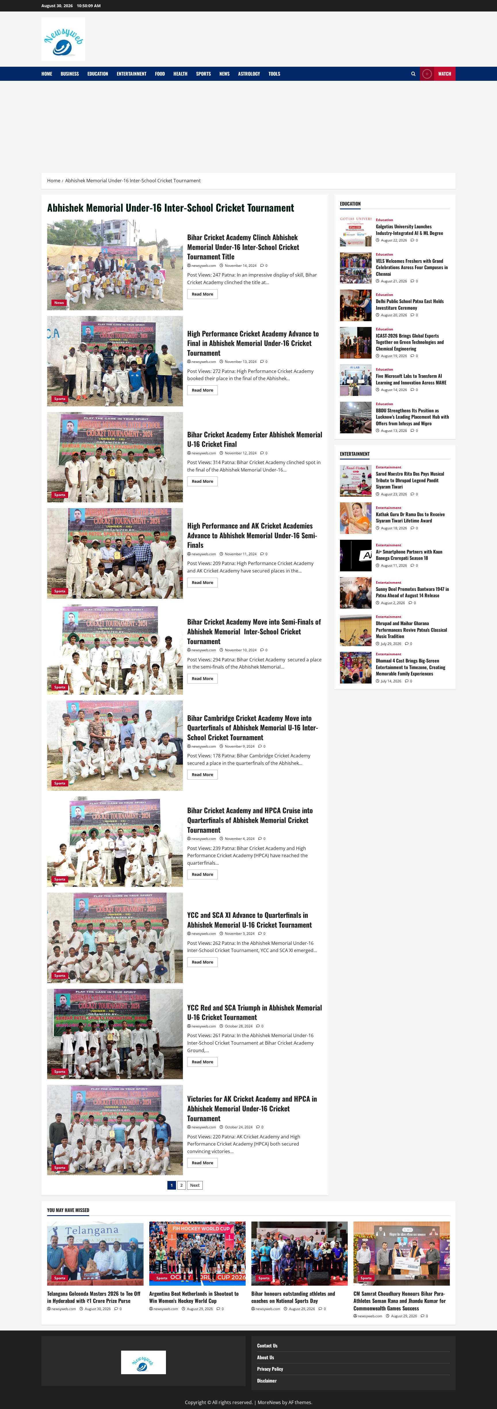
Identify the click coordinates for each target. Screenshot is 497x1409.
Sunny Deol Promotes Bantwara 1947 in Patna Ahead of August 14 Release (356, 593)
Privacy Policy (270, 1368)
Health (180, 73)
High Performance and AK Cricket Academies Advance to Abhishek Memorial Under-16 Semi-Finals (115, 553)
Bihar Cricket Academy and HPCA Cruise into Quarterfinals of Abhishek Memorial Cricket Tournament (115, 842)
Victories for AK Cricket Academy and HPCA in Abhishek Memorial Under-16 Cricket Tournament (115, 1130)
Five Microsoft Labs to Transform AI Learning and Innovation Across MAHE (356, 380)
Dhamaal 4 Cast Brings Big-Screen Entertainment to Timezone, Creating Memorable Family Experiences (356, 668)
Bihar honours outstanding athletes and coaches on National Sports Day (293, 1297)
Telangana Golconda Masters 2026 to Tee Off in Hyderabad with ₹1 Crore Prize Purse (93, 1297)
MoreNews (269, 1402)
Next (195, 1185)
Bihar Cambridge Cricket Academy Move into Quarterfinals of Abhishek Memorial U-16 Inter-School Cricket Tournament (115, 745)
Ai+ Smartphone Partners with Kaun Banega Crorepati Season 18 (356, 555)
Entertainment (131, 73)
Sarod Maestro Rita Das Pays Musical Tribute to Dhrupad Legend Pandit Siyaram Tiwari (356, 481)
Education (97, 73)
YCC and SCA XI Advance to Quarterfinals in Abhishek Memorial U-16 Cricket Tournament (115, 938)
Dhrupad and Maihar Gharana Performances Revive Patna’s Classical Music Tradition (356, 630)
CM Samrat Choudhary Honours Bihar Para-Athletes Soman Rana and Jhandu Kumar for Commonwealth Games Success (399, 1301)
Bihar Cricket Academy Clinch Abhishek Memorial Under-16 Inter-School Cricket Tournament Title (115, 265)
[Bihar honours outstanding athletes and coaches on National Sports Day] (299, 1254)
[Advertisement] (248, 124)
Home (46, 73)
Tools (274, 73)
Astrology (249, 73)
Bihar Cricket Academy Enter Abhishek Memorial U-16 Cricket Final (115, 457)
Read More (205, 293)
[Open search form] (413, 73)
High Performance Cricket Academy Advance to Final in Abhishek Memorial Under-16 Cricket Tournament (115, 361)
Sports (203, 73)
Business (70, 73)
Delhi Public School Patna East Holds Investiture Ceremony (356, 305)
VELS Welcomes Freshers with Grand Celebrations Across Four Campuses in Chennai (356, 268)
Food (160, 73)
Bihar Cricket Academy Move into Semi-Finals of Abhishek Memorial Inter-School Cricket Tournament (115, 649)
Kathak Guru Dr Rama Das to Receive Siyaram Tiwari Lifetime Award (356, 518)
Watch (444, 73)
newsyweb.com (204, 265)
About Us (265, 1357)
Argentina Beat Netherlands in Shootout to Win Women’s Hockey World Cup (194, 1297)
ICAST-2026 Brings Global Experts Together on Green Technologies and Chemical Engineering (356, 343)
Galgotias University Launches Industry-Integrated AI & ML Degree (356, 230)
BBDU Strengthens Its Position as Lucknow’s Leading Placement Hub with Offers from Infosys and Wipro (356, 417)
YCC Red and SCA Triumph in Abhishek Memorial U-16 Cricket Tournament (115, 1034)
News (224, 73)
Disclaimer (267, 1380)
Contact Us (267, 1345)
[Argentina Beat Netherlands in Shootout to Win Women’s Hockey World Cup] (197, 1254)
